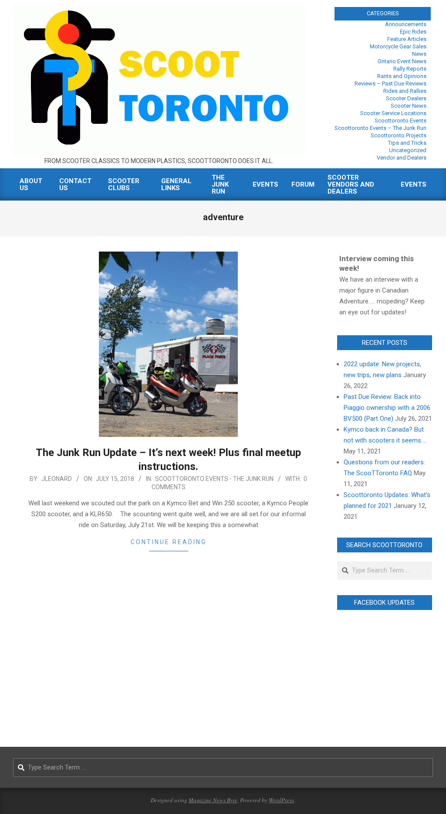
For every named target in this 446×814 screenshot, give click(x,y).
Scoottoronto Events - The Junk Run (214, 478)
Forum (302, 184)
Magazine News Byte (213, 800)
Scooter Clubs (123, 184)
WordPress (281, 800)
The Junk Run (220, 184)
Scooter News (408, 105)
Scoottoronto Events (400, 120)
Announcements (405, 24)
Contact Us (75, 184)
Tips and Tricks (407, 143)
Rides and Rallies (404, 91)
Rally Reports (409, 68)
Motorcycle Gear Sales (398, 46)
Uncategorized (407, 150)
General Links (176, 184)
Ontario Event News (402, 61)
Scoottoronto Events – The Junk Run (380, 128)
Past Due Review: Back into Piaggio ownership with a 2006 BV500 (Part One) (387, 407)
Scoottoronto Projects (398, 135)
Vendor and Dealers (401, 157)
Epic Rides (413, 31)
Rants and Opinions (401, 76)
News (419, 54)
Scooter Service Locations (393, 113)
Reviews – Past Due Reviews (390, 83)
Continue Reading (168, 541)
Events (265, 184)
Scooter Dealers (406, 98)
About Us (31, 184)
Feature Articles (406, 39)
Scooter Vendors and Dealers (351, 184)
